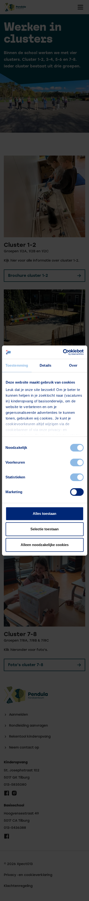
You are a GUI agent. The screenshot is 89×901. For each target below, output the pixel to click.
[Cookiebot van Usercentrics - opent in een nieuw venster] (63, 352)
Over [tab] (73, 365)
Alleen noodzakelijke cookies (45, 545)
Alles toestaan (44, 513)
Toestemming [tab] (16, 365)
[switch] (77, 462)
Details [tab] (45, 365)
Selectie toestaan (44, 529)
